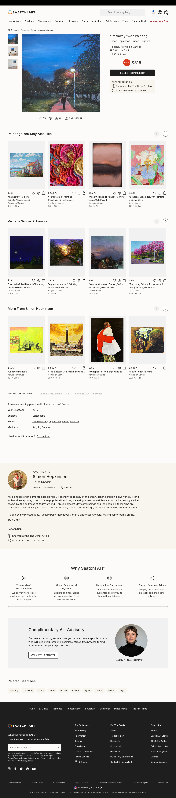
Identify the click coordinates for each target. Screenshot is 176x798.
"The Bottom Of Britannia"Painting (67, 371)
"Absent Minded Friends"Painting (107, 196)
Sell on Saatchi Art (159, 746)
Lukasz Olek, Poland (98, 200)
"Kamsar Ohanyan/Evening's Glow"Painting (112, 284)
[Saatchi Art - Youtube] (34, 769)
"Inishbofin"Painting (19, 196)
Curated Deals (139, 21)
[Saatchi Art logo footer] (21, 726)
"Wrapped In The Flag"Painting (105, 371)
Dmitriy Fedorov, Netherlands (142, 287)
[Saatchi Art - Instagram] (9, 769)
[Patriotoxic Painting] (147, 340)
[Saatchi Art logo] (21, 12)
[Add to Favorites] (40, 118)
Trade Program (117, 736)
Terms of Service (14, 783)
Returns (78, 741)
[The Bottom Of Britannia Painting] (66, 340)
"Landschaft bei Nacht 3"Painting (26, 284)
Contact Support (159, 762)
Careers (154, 757)
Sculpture (60, 21)
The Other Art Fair (159, 741)
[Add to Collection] (50, 118)
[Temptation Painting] (66, 165)
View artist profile (44, 487)
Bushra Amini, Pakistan (58, 287)
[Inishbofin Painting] (26, 165)
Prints (85, 21)
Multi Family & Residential (121, 757)
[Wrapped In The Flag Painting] (107, 340)
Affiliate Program (159, 751)
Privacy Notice (27, 761)
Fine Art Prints (139, 708)
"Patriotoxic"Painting (140, 371)
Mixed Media (120, 708)
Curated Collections (84, 751)
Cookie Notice (59, 783)
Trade (125, 21)
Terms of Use (13, 758)
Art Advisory (112, 21)
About (113, 730)
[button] (24, 588)
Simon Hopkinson (50, 476)
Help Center (80, 736)
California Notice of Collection (110, 783)
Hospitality (115, 741)
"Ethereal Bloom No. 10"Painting (146, 196)
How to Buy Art (82, 757)
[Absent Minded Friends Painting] (107, 165)
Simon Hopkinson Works (42, 30)
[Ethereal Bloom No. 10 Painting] (147, 165)
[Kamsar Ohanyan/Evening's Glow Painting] (107, 252)
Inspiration (96, 21)
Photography (44, 21)
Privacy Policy (118, 792)
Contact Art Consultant (121, 762)
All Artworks (13, 30)
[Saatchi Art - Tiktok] (15, 769)
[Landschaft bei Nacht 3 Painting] (26, 252)
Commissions (80, 746)
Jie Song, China (136, 200)
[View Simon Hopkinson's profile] (17, 480)
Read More (14, 520)
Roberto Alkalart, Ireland (19, 200)
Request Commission (132, 73)
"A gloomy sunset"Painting (62, 284)
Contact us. (43, 436)
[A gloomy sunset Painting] (66, 252)
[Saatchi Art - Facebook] (21, 769)
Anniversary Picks (159, 21)
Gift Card (83, 762)
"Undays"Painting (17, 371)
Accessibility (163, 783)
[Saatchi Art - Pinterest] (27, 769)
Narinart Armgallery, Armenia (101, 287)
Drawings (73, 21)
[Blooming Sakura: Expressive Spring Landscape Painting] (147, 252)
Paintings (29, 21)
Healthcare (115, 751)
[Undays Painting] (26, 340)
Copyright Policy (81, 783)
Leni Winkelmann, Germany (20, 287)
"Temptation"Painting (60, 196)
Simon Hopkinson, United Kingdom (130, 41)
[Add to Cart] (43, 367)
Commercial (115, 746)
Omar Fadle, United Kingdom (61, 200)
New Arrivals (14, 21)
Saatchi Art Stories (159, 736)
